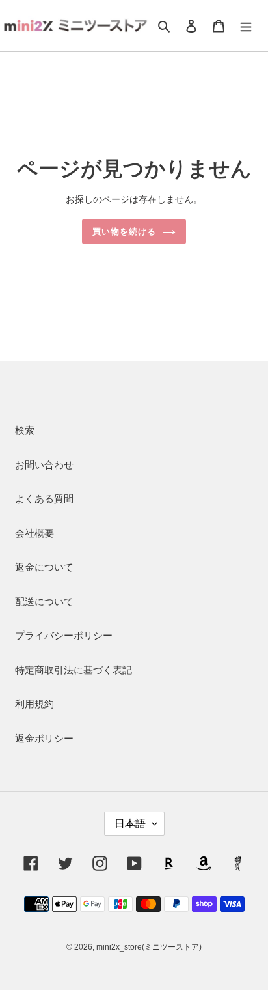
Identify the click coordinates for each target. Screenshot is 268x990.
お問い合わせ (44, 464)
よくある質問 (44, 498)
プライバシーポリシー (64, 635)
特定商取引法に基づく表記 (73, 669)
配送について (44, 601)
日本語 (130, 823)
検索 (24, 430)
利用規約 (34, 703)
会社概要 (34, 533)
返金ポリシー (44, 738)
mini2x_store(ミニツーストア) (149, 947)
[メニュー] (246, 26)
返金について (44, 567)
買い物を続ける (124, 231)
